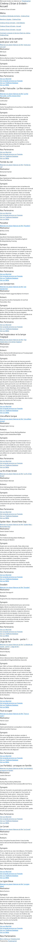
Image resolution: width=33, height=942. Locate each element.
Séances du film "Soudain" (21, 587)
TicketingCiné (26, 1)
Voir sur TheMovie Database (9, 83)
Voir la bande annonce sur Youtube (11, 81)
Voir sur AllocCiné (5, 79)
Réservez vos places (6, 45)
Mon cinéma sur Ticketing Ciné (10, 939)
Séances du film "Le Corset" (22, 829)
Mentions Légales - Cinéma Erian (10, 19)
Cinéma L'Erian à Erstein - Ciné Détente (12, 23)
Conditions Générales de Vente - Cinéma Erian (14, 16)
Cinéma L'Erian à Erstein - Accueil (10, 26)
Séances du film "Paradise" (21, 226)
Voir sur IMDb (4, 85)
